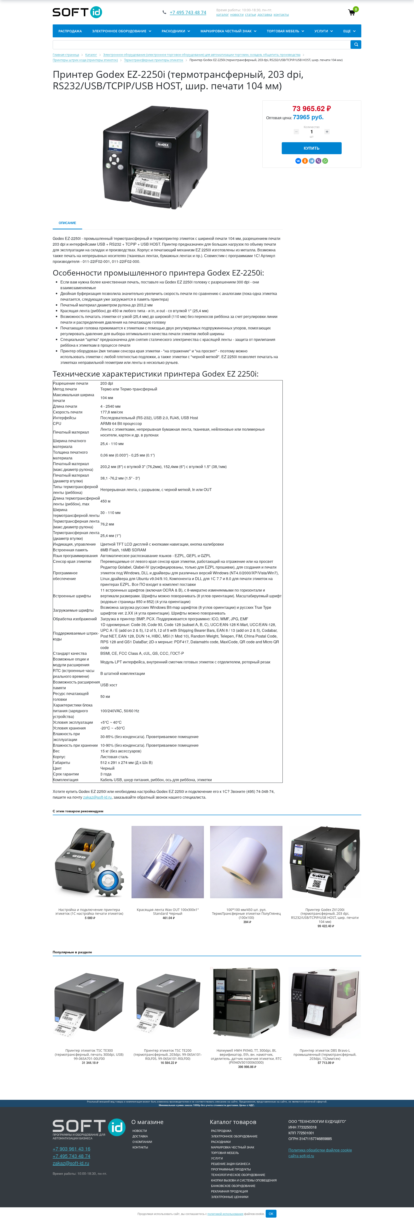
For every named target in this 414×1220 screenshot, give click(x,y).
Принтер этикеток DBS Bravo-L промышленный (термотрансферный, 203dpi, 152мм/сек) (324, 1054)
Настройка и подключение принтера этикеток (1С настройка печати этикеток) (89, 911)
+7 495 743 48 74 (71, 1155)
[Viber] (318, 161)
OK (271, 1213)
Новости (139, 1131)
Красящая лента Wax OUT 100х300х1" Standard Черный (168, 911)
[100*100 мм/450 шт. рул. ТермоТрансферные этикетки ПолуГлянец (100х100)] (246, 862)
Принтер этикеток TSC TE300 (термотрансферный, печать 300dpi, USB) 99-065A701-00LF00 (89, 1054)
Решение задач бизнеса (230, 1164)
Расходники (221, 1142)
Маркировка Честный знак (232, 1147)
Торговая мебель (225, 1153)
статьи (250, 14)
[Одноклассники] (305, 161)
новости (237, 14)
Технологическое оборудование (238, 1175)
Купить (312, 148)
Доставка (140, 1136)
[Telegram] (312, 161)
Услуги (217, 1158)
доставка (265, 14)
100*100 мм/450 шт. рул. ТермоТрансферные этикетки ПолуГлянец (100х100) (246, 913)
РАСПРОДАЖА (221, 1131)
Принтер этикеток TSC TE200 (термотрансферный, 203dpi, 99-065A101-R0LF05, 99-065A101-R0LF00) (168, 1054)
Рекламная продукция (229, 1191)
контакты (281, 14)
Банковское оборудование (233, 1186)
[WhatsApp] (325, 161)
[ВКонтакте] (298, 161)
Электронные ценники (229, 1197)
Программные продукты (231, 1169)
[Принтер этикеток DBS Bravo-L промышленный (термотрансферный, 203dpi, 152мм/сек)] (325, 1003)
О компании (142, 1142)
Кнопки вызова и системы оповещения (244, 1180)
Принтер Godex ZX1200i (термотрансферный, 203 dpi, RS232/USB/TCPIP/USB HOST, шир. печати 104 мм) (325, 915)
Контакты (140, 1147)
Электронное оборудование (234, 1136)
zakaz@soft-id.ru (97, 797)
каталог (222, 14)
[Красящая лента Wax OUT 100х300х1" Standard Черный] (168, 862)
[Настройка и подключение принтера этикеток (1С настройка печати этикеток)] (89, 862)
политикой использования (225, 1214)
